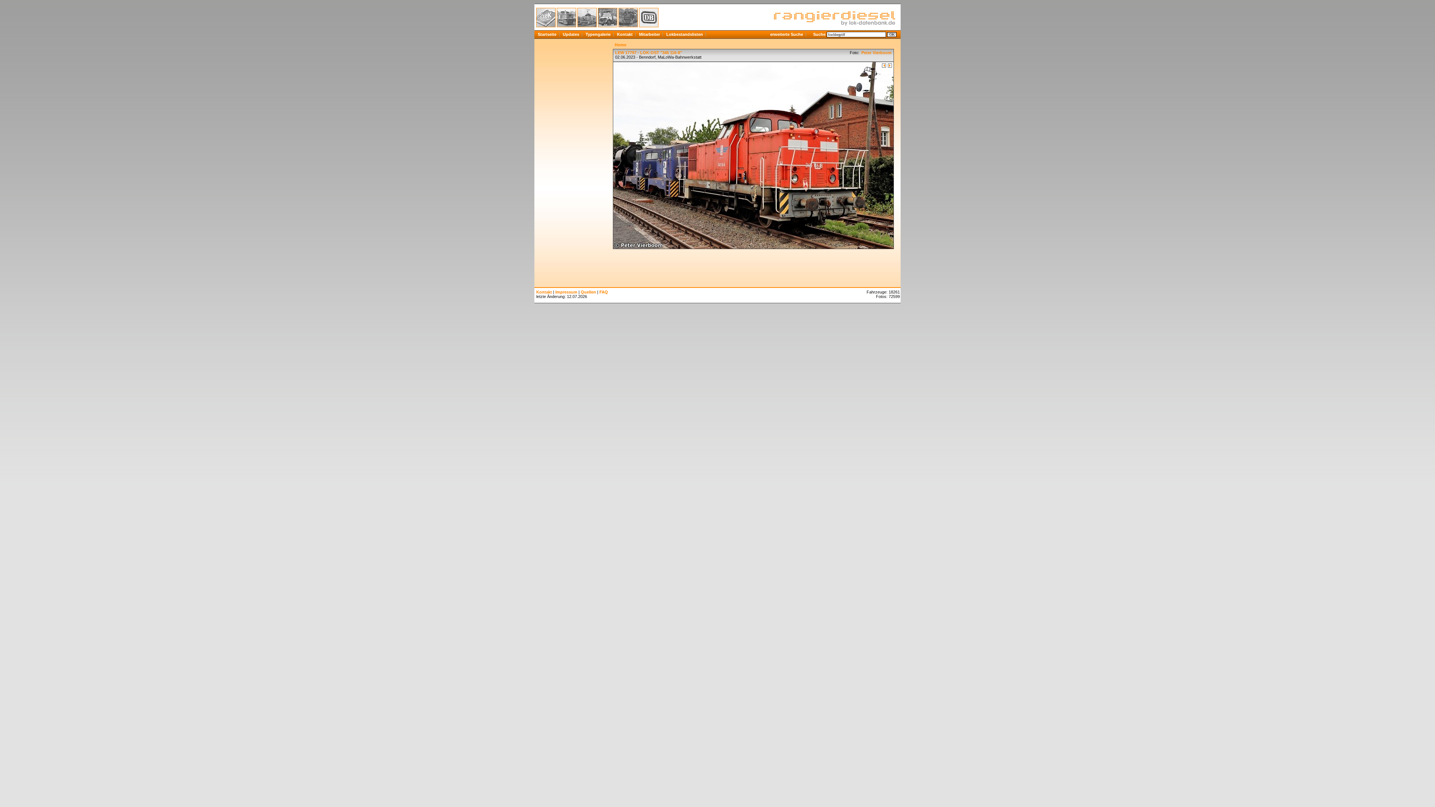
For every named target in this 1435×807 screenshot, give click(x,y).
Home (620, 45)
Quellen (588, 292)
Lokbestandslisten (684, 34)
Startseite (547, 34)
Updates (571, 34)
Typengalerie (598, 34)
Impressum (566, 292)
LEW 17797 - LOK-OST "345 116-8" (648, 52)
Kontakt (625, 34)
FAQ (603, 292)
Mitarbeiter (649, 34)
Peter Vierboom (876, 52)
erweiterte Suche (786, 34)
